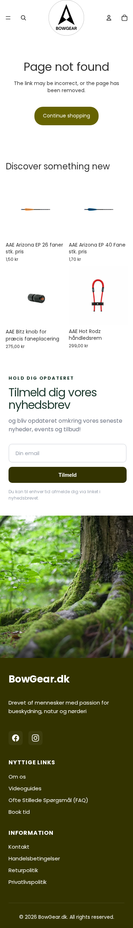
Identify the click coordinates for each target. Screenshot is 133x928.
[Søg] (23, 18)
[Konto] (109, 18)
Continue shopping (66, 115)
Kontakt (19, 846)
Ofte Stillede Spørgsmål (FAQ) (48, 800)
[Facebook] (16, 738)
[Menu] (8, 18)
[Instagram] (35, 738)
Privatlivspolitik (27, 882)
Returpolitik (23, 870)
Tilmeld (68, 475)
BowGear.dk (39, 679)
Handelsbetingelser (34, 858)
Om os (17, 776)
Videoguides (25, 788)
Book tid (19, 812)
